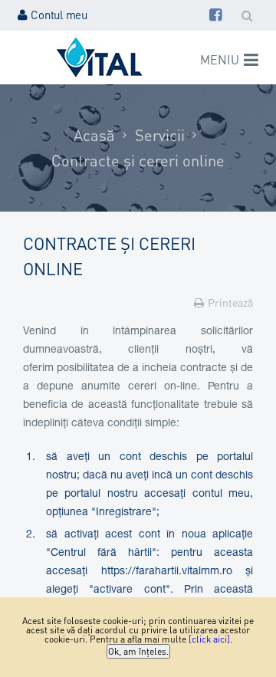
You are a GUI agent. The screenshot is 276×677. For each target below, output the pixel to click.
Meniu (219, 59)
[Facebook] (215, 14)
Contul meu (59, 14)
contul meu (221, 494)
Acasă (94, 135)
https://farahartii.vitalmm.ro (166, 572)
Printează (230, 302)
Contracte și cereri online (138, 160)
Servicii (160, 135)
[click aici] (209, 639)
